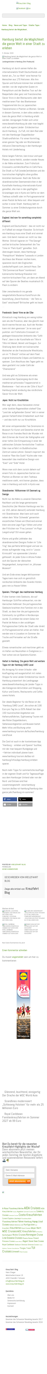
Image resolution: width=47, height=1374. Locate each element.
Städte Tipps (34, 25)
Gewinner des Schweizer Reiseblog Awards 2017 (24, 1319)
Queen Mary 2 (18, 1241)
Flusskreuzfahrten (9, 1221)
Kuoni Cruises (26, 1228)
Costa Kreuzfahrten (30, 1215)
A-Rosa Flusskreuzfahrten (13, 1208)
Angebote (20, 1211)
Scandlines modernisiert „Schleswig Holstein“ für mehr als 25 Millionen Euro (23, 1104)
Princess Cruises (8, 1241)
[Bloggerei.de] (30, 1329)
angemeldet (17, 956)
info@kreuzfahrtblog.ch (15, 1281)
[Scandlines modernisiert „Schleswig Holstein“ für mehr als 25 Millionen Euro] (34, 913)
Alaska (14, 1212)
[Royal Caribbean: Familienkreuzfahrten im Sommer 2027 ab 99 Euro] (12, 926)
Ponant (36, 1238)
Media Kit (11, 1297)
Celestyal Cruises (13, 1215)
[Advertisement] (23, 1059)
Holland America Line (16, 1225)
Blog (10, 25)
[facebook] (21, 8)
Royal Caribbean (8, 1244)
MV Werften (39, 1232)
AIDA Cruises (32, 1208)
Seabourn (18, 1245)
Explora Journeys (14, 1218)
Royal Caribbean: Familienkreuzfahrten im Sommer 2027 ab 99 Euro (20, 1117)
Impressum (11, 1303)
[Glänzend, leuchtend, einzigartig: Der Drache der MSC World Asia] (12, 913)
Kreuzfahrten (15, 1227)
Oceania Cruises (14, 1238)
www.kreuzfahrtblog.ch (15, 1283)
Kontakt (10, 1306)
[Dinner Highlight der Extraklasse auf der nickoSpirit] (34, 926)
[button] (10, 799)
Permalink (6, 867)
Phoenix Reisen (28, 1238)
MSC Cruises (9, 1231)
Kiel (36, 1225)
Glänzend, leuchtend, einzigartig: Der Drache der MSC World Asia (21, 1093)
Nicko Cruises (19, 1234)
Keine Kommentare (10, 869)
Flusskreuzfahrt (26, 1218)
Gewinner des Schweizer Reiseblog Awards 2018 (24, 1322)
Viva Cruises (23, 1252)
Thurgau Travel (25, 1248)
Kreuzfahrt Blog (18, 864)
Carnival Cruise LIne (30, 1212)
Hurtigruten (29, 1224)
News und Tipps (20, 25)
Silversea (24, 1245)
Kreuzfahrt (5, 1228)
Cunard (5, 1218)
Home (4, 25)
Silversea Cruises (33, 1245)
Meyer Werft (36, 1227)
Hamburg (28, 1221)
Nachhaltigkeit (7, 1235)
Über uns (10, 1295)
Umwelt (16, 1251)
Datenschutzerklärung (16, 1300)
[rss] (28, 8)
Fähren (21, 1221)
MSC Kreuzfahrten (26, 1231)
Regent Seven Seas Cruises (33, 1241)
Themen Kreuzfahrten (13, 1248)
